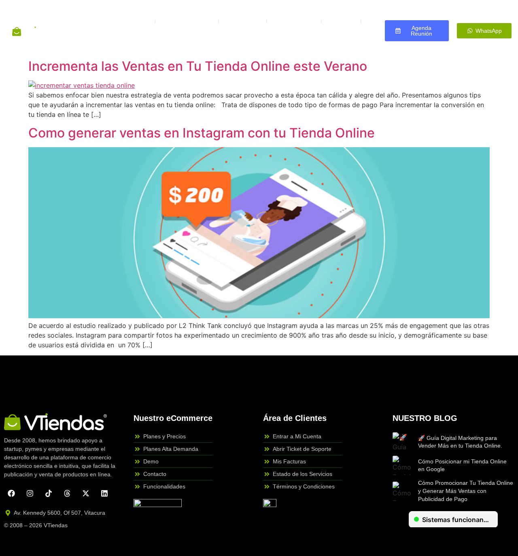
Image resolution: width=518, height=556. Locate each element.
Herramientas (294, 21)
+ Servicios (242, 21)
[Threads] (67, 493)
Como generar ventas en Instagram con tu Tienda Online (201, 133)
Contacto (227, 39)
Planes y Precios (123, 21)
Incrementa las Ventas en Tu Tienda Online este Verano (197, 66)
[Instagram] (30, 493)
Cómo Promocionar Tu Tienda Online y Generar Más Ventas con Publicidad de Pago (465, 491)
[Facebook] (11, 493)
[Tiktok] (48, 493)
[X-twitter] (86, 493)
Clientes (340, 21)
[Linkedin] (104, 493)
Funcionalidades (186, 21)
